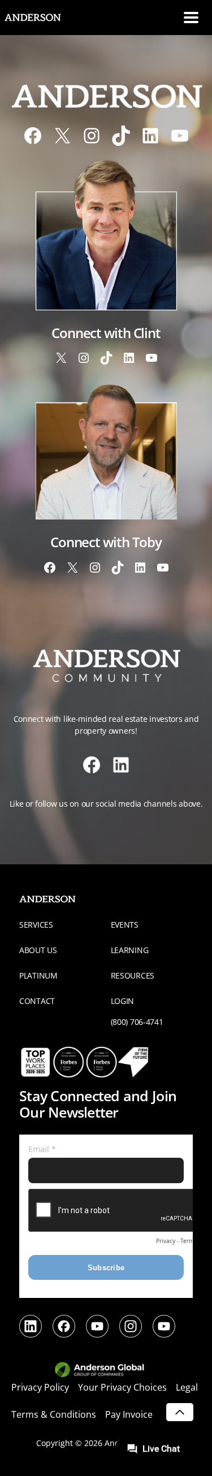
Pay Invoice (129, 1414)
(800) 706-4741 (137, 1021)
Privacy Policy (40, 1387)
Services (36, 924)
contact (37, 1000)
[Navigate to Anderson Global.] (106, 1370)
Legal (187, 1387)
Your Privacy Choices (122, 1387)
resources (132, 975)
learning (130, 950)
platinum (38, 975)
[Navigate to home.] (42, 17)
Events (125, 924)
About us (38, 950)
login (123, 1000)
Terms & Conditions (53, 1414)
